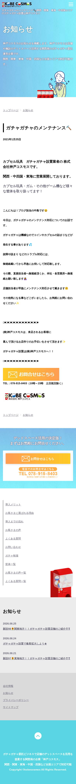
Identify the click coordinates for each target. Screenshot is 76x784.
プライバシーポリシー (16, 700)
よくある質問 (13, 538)
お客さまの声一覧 (15, 572)
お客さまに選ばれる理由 (19, 513)
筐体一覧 (10, 564)
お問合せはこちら (42, 458)
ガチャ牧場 (11, 555)
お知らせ (8, 693)
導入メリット (13, 504)
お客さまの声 (13, 530)
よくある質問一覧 (15, 581)
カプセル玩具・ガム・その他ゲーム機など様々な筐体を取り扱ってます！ (38, 188)
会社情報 (8, 686)
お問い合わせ (13, 547)
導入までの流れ (14, 521)
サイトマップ (10, 707)
